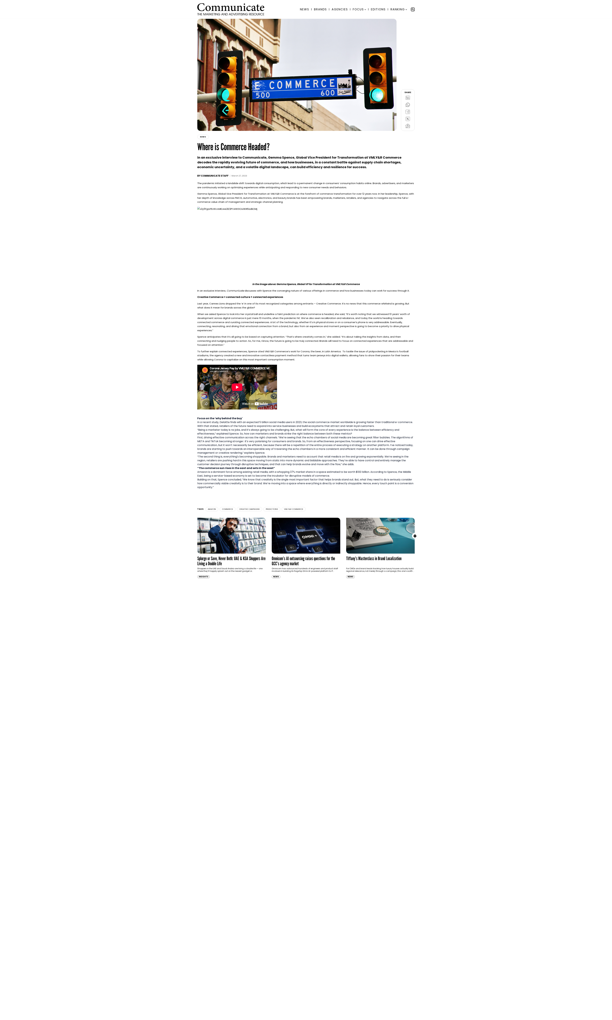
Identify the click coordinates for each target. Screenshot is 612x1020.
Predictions (272, 509)
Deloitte (225, 422)
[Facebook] (408, 111)
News (304, 9)
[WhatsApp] (408, 104)
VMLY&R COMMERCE (293, 509)
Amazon (212, 509)
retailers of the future (232, 426)
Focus (358, 9)
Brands (320, 9)
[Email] (408, 125)
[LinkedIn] (408, 97)
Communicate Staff (215, 175)
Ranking (397, 9)
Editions (378, 9)
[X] (408, 118)
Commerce (227, 509)
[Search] (413, 9)
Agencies (340, 9)
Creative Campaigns (249, 509)
